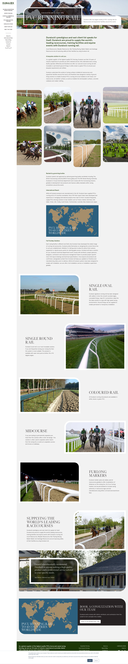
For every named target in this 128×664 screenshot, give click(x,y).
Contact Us (8, 42)
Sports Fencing (8, 13)
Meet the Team (8, 29)
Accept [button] (90, 660)
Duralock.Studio (8, 24)
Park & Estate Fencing (84, 650)
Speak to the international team (90, 621)
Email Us (124, 648)
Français (8, 44)
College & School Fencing (8, 20)
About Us (8, 36)
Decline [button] (96, 660)
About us (105, 646)
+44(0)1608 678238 (121, 646)
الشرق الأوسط (8, 48)
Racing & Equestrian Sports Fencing (8, 10)
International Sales (8, 38)
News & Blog (8, 40)
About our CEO (8, 26)
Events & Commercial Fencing (8, 16)
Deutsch (8, 46)
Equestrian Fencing (84, 646)
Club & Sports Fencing (84, 648)
